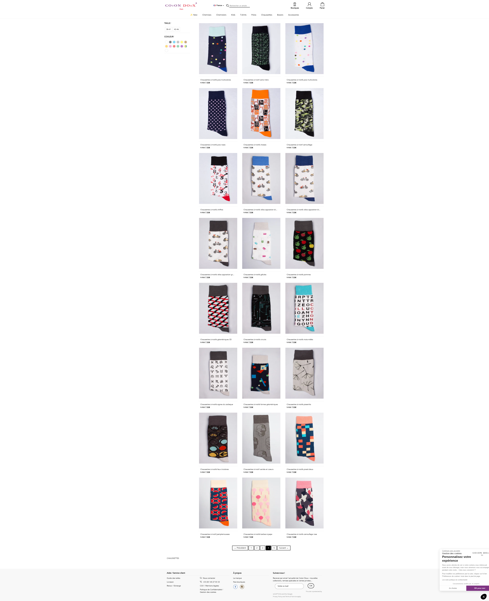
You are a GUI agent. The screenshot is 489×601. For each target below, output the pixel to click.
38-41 (168, 29)
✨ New (193, 14)
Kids (233, 14)
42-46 (176, 29)
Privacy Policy (277, 597)
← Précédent (240, 548)
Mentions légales (212, 586)
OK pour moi (473, 588)
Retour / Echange (174, 586)
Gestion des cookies (208, 592)
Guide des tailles (173, 578)
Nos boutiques (239, 582)
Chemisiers (221, 14)
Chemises (206, 14)
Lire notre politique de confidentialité (448, 580)
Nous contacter (208, 578)
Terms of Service (291, 597)
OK (310, 585)
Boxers (280, 14)
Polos (253, 14)
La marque (237, 578)
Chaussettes (266, 14)
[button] (484, 597)
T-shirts (243, 14)
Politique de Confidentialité (211, 589)
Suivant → (283, 548)
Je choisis (446, 588)
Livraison (170, 582)
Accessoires (293, 14)
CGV (202, 586)
